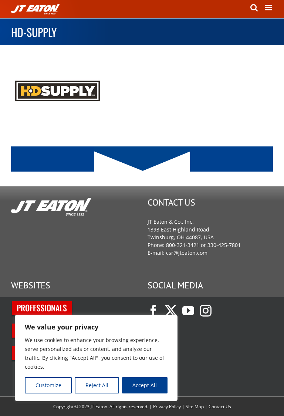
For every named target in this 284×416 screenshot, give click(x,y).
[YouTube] (188, 311)
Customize (48, 385)
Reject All (96, 385)
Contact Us (220, 406)
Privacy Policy (167, 406)
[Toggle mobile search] (254, 7)
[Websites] (42, 304)
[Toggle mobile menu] (269, 7)
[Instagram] (206, 311)
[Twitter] (171, 311)
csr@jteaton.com (186, 252)
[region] (96, 358)
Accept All (144, 385)
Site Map (195, 406)
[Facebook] (153, 311)
